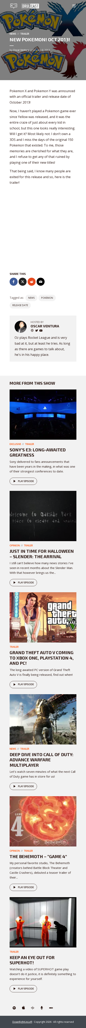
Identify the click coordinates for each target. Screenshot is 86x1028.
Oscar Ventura (21, 50)
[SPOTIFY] (14, 1008)
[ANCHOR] (41, 1008)
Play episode (26, 481)
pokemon (47, 298)
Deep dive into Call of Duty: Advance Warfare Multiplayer (41, 760)
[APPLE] (23, 1008)
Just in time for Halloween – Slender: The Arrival (42, 553)
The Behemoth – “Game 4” (38, 856)
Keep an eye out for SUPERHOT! (32, 960)
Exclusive (15, 444)
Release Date (20, 305)
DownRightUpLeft (22, 1022)
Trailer (24, 33)
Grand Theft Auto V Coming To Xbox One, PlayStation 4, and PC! (42, 658)
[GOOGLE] (32, 1008)
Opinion (15, 545)
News (13, 33)
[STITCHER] (51, 1008)
